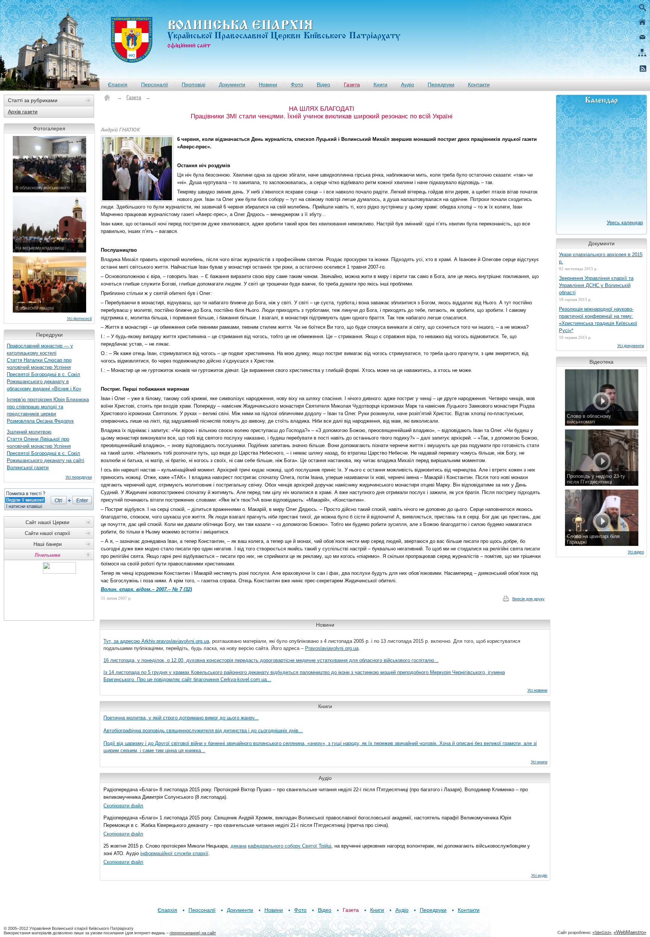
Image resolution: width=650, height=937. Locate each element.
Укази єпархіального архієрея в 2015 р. (600, 258)
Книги (380, 85)
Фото (297, 85)
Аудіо (407, 85)
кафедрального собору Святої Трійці (289, 846)
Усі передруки (78, 477)
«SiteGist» (601, 932)
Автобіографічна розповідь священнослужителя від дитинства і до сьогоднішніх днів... (203, 730)
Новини (268, 85)
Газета (352, 85)
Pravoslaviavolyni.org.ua (331, 648)
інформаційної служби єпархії (174, 853)
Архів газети (23, 112)
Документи (232, 85)
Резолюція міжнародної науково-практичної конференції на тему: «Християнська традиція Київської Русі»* (598, 319)
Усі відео (636, 552)
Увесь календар (625, 222)
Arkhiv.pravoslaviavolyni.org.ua (175, 641)
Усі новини (537, 690)
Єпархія (118, 85)
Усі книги (539, 762)
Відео (323, 85)
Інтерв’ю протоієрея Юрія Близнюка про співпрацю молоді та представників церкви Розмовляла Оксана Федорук (48, 410)
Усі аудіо (539, 875)
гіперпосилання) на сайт (193, 933)
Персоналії (154, 85)
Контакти (479, 85)
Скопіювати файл (123, 806)
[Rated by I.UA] (59, 571)
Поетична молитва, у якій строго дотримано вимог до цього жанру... (181, 718)
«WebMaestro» (630, 932)
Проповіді (193, 85)
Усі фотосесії (79, 318)
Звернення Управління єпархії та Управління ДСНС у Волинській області (596, 285)
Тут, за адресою (122, 641)
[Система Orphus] (49, 499)
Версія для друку (528, 599)
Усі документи (630, 345)
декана (238, 846)
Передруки (441, 85)
